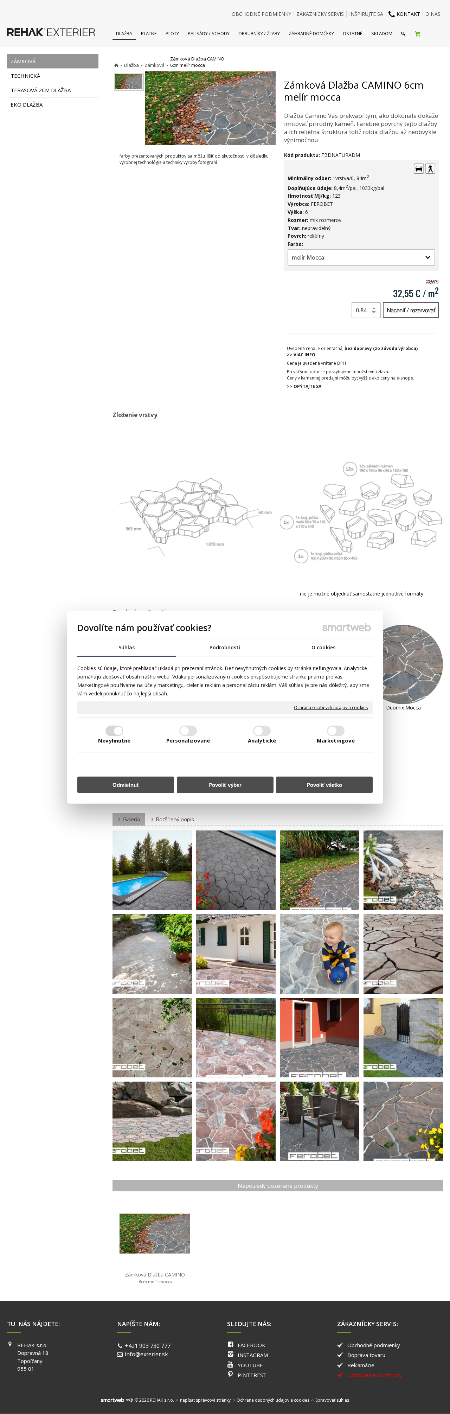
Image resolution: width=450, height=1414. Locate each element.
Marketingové (336, 740)
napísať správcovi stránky (205, 1400)
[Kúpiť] (411, 310)
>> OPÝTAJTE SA (304, 386)
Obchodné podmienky (373, 1345)
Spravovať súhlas (332, 1400)
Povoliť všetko (324, 785)
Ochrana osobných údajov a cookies (331, 708)
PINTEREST (252, 1374)
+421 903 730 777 (148, 1346)
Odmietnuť (125, 785)
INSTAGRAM (253, 1354)
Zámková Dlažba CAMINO (155, 1277)
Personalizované (188, 740)
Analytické (262, 740)
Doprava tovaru (366, 1354)
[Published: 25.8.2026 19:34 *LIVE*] (129, 1400)
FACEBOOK (251, 1345)
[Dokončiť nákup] (417, 33)
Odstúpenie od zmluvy (374, 1374)
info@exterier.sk (146, 1354)
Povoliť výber (225, 785)
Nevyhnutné (114, 740)
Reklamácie (360, 1365)
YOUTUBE (250, 1365)
